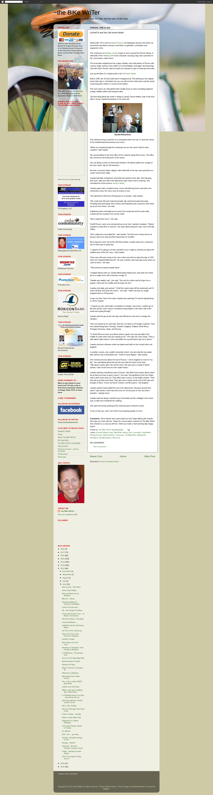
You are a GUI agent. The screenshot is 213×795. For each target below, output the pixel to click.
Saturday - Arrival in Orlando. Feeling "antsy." (72, 747)
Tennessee (119, 435)
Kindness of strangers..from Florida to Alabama (73, 649)
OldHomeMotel (109, 435)
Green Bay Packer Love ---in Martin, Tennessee (73, 615)
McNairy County (111, 53)
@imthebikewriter (70, 422)
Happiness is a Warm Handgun (70, 722)
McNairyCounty (96, 435)
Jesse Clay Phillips (69, 590)
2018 (63, 549)
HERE (73, 390)
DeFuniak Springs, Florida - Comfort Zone (72, 701)
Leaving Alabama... (69, 622)
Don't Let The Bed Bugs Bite (73, 658)
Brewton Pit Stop (68, 665)
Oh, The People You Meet (72, 610)
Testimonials (63, 454)
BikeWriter (118, 432)
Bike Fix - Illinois (68, 599)
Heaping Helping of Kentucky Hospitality (71, 603)
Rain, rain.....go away (70, 734)
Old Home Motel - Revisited (72, 619)
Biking (125, 432)
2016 (63, 555)
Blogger (106, 789)
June (64, 584)
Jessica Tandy (118, 183)
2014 (63, 562)
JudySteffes (146, 432)
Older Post (149, 456)
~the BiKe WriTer (76, 12)
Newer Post (96, 456)
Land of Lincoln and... (70, 607)
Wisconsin (116, 438)
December (66, 571)
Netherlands (64, 179)
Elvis (130, 432)
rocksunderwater (138, 786)
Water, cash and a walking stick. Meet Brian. (72, 691)
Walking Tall (108, 56)
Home (123, 456)
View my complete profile (67, 514)
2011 (63, 763)
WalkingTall (141, 435)
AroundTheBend (102, 432)
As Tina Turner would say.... (73, 631)
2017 (63, 552)
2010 (63, 767)
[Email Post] (128, 430)
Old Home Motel (129, 74)
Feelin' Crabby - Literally (71, 714)
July (64, 581)
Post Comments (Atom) (110, 461)
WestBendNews (105, 438)
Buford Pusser (117, 43)
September (67, 574)
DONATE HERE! (64, 431)
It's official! (66, 731)
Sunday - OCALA (68, 743)
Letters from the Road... (71, 687)
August (65, 578)
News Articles (63, 446)
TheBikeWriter (130, 435)
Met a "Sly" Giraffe (69, 706)
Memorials (62, 457)
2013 (63, 565)
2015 (63, 559)
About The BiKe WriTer (67, 437)
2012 (63, 568)
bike (111, 432)
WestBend (94, 438)
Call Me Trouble (68, 639)
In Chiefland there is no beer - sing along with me (73, 696)
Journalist (137, 432)
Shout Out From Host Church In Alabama (70, 635)
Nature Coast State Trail (71, 717)
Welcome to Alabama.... (71, 673)
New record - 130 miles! (71, 587)
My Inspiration (63, 440)
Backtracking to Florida (71, 661)
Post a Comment (99, 447)
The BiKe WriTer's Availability (69, 443)
